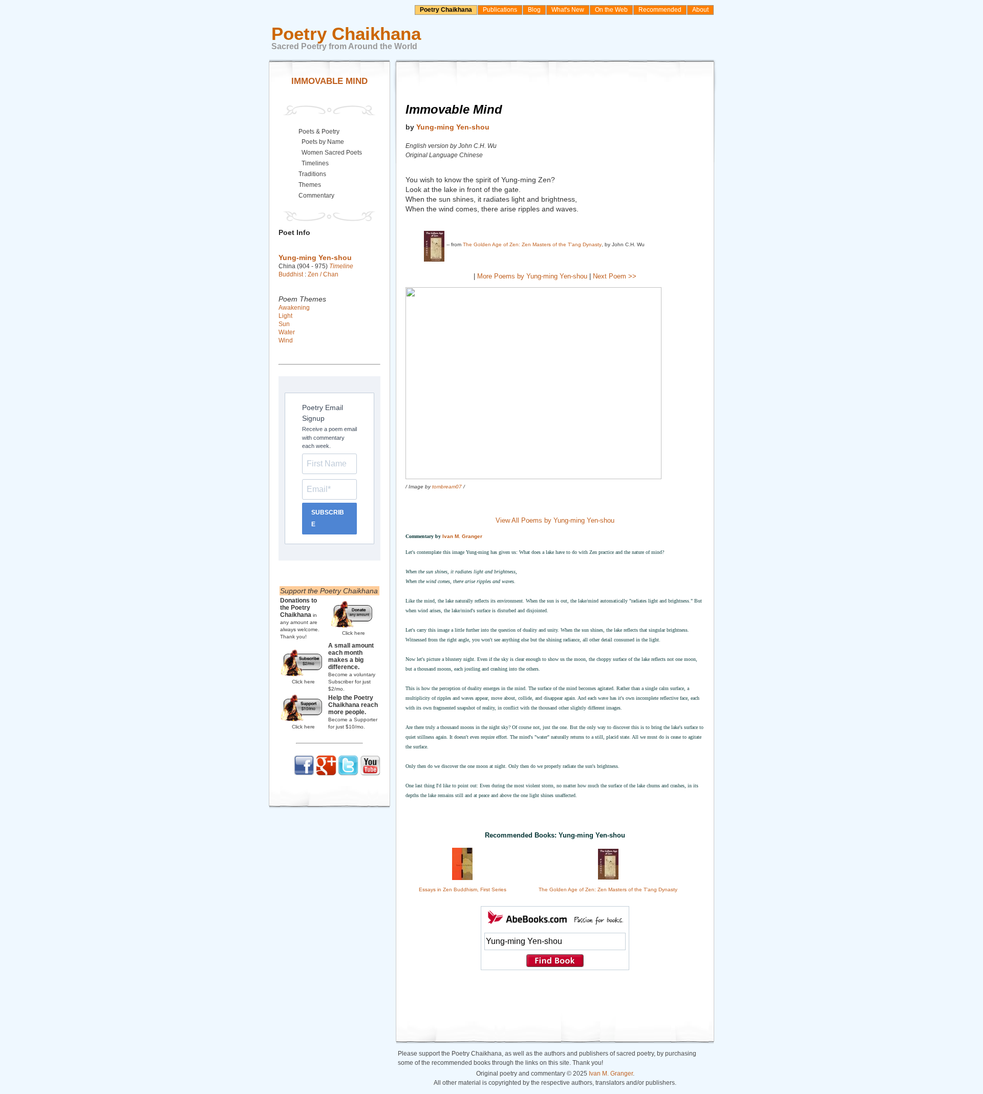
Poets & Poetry (318, 131)
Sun (284, 324)
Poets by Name (323, 141)
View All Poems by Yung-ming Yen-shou (555, 520)
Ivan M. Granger (462, 536)
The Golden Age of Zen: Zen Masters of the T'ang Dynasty (532, 244)
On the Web (611, 9)
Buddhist (291, 274)
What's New (567, 9)
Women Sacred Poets (332, 152)
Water (287, 332)
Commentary (316, 195)
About (700, 9)
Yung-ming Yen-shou (452, 127)
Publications (500, 9)
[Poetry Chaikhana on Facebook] (304, 773)
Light (285, 315)
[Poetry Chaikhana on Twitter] (348, 773)
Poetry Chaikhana (446, 9)
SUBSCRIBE (327, 518)
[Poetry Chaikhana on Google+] (326, 773)
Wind (286, 340)
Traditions (312, 174)
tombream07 (447, 486)
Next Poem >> (614, 276)
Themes (309, 184)
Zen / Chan (323, 274)
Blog (534, 9)
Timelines (315, 163)
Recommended (659, 9)
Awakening (294, 307)
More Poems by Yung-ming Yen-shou (532, 276)
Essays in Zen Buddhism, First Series (462, 889)
